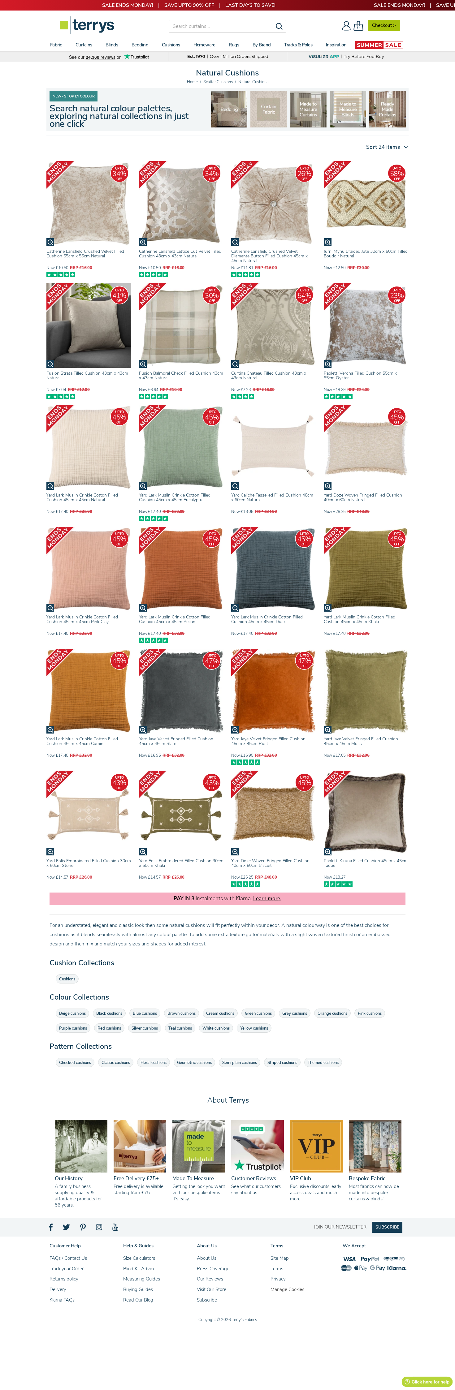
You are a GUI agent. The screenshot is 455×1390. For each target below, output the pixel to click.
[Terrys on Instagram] (99, 1229)
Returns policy (64, 1279)
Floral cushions (154, 1062)
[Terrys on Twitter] (67, 1229)
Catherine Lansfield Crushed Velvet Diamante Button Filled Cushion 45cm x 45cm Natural (269, 256)
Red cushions (109, 1028)
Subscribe (207, 1300)
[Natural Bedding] (387, 109)
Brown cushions (181, 1013)
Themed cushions (323, 1062)
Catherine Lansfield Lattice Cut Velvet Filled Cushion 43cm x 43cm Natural (180, 253)
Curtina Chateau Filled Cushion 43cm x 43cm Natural (268, 375)
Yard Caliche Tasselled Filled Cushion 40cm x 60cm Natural (272, 497)
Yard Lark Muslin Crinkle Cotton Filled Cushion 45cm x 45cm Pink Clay (82, 619)
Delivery (58, 1289)
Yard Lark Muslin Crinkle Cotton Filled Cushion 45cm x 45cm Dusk (267, 619)
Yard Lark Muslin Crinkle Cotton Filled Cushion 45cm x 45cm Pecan (174, 619)
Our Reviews (210, 1279)
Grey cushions (294, 1013)
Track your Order (67, 1269)
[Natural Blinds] (308, 109)
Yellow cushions (254, 1028)
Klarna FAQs (62, 1300)
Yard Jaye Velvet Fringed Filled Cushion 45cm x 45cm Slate (176, 741)
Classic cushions (116, 1062)
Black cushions (109, 1013)
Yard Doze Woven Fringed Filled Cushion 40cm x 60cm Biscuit (270, 863)
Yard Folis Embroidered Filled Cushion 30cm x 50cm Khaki (181, 863)
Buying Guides (138, 1289)
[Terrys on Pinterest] (83, 1229)
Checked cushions (75, 1062)
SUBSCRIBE (387, 1227)
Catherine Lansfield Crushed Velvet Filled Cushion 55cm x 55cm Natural (85, 253)
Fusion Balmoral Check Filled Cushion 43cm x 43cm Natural (181, 375)
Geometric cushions (194, 1062)
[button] (385, 147)
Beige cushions (72, 1013)
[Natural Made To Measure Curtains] (268, 109)
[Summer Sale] (379, 45)
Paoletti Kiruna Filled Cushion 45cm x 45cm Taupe (366, 863)
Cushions (67, 979)
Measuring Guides (141, 1279)
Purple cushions (73, 1028)
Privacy (278, 1279)
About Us (206, 1258)
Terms (277, 1269)
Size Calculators (139, 1258)
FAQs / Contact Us (68, 1258)
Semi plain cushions (239, 1062)
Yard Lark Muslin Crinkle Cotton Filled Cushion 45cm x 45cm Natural (82, 497)
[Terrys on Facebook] (51, 1229)
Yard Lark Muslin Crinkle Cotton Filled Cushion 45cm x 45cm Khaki (359, 619)
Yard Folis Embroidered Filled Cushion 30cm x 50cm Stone (88, 863)
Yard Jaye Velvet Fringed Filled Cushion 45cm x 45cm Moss (361, 741)
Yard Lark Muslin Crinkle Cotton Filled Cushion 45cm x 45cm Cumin (82, 741)
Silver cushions (145, 1028)
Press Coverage (213, 1269)
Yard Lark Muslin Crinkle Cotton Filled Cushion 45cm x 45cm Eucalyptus (174, 497)
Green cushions (258, 1013)
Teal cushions (180, 1028)
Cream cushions (220, 1013)
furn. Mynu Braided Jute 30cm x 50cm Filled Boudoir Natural (366, 253)
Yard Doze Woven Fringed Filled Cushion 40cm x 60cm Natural (363, 497)
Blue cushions (145, 1013)
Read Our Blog (138, 1300)
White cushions (216, 1028)
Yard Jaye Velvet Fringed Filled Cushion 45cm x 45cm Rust (268, 741)
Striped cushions (282, 1062)
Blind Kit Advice (139, 1269)
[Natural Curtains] (348, 109)
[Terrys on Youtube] (116, 1229)
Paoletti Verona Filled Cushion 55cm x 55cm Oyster (360, 375)
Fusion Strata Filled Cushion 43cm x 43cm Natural (87, 375)
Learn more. (267, 899)
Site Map (280, 1258)
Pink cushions (370, 1013)
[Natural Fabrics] (229, 109)
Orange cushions (332, 1013)
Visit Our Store (211, 1289)
